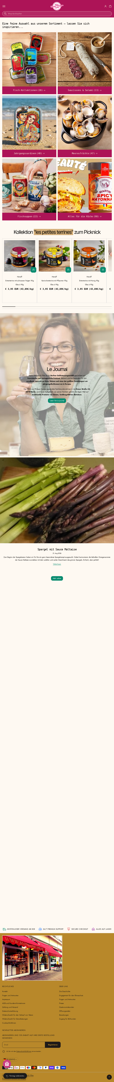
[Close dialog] (96, 516)
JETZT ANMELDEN (76, 548)
